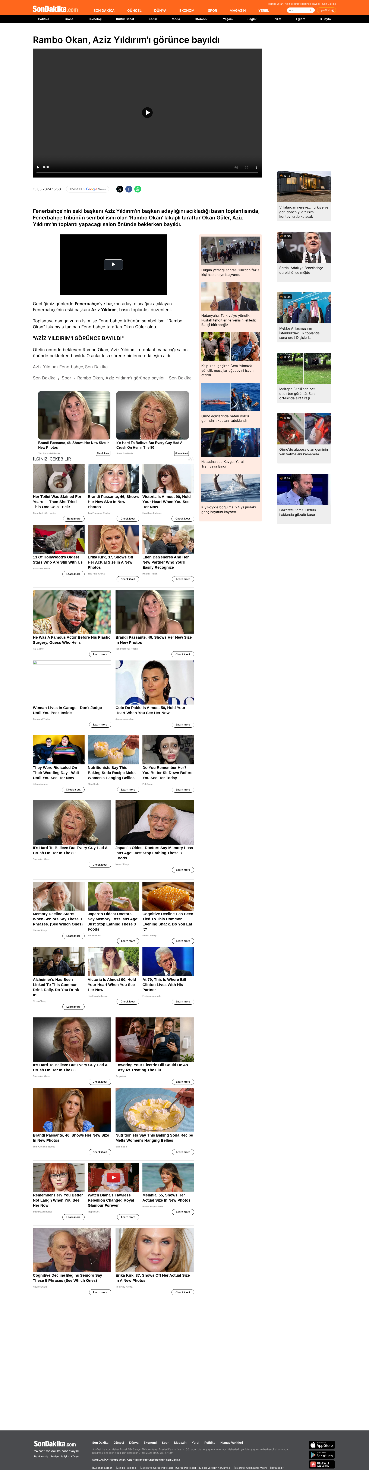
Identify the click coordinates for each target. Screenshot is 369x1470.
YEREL (263, 10)
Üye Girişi (324, 10)
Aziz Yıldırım (104, 309)
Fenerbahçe (87, 303)
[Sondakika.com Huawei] (322, 1464)
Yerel (195, 1442)
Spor (165, 1442)
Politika (43, 19)
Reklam (54, 1456)
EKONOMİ (187, 10)
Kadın (153, 19)
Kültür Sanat (125, 19)
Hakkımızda (41, 1456)
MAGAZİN (238, 10)
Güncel (119, 1442)
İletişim (65, 1456)
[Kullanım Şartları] (102, 1467)
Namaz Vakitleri (231, 1442)
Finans (68, 19)
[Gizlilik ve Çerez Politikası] (156, 1467)
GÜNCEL (134, 10)
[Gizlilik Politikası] (126, 1467)
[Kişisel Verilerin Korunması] (214, 1467)
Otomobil (201, 19)
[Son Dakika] (55, 9)
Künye (75, 1456)
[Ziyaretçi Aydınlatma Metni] (251, 1467)
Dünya (134, 1442)
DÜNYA (160, 10)
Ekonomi (150, 1442)
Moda (176, 19)
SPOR (212, 10)
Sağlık (251, 19)
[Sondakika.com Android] (322, 1455)
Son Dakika (100, 1442)
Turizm (276, 19)
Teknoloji (95, 19)
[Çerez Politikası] (185, 1467)
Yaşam (228, 19)
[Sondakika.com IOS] (322, 1445)
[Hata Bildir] (277, 1467)
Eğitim (300, 19)
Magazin (180, 1442)
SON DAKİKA (104, 10)
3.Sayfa (325, 19)
